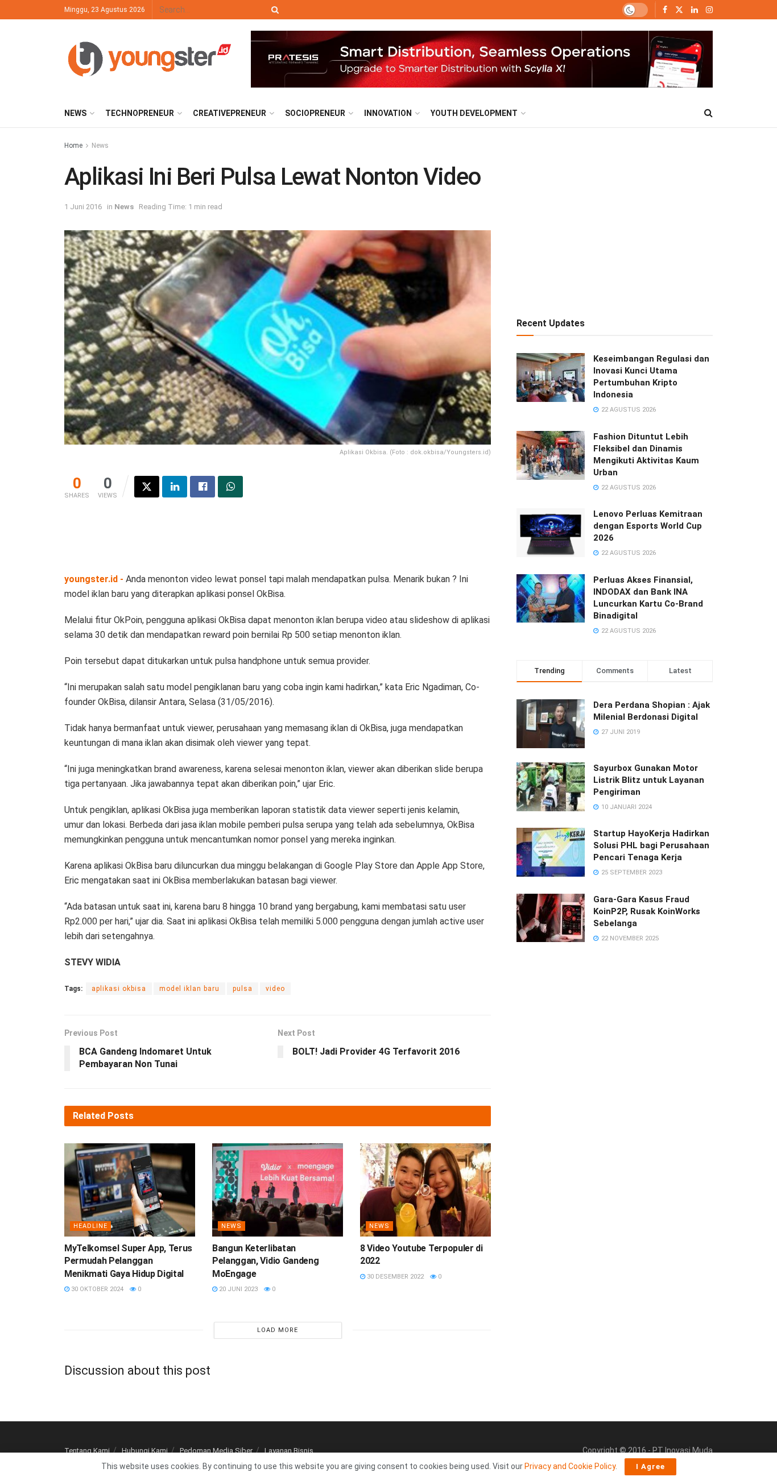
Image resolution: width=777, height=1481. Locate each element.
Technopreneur (139, 113)
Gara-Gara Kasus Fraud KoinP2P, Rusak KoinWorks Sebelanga (646, 911)
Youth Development (474, 113)
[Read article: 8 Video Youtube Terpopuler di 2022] (425, 1190)
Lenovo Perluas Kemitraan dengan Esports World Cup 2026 (647, 526)
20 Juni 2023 (237, 1289)
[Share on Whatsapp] (230, 486)
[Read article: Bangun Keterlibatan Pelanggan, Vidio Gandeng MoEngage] (277, 1190)
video (275, 989)
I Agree (650, 1466)
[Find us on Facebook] (665, 10)
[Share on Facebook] (202, 486)
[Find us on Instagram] (709, 10)
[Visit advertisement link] (482, 59)
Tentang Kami (87, 1450)
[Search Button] (273, 9)
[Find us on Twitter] (679, 10)
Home (73, 146)
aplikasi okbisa (119, 989)
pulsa (243, 989)
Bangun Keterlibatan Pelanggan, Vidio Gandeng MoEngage (265, 1261)
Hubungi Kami (145, 1450)
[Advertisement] (278, 543)
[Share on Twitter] (146, 486)
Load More (277, 1330)
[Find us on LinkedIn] (694, 10)
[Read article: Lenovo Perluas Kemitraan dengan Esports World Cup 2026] (550, 532)
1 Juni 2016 (83, 206)
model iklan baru (189, 989)
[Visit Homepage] (149, 59)
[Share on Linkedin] (174, 486)
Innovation (388, 113)
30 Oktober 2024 (96, 1289)
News (75, 113)
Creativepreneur (229, 113)
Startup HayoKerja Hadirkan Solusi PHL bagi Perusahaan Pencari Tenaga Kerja (651, 845)
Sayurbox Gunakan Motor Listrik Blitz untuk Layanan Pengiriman (648, 780)
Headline (90, 1226)
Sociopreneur (315, 113)
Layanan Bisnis (288, 1450)
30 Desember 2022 (394, 1276)
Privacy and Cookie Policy (569, 1466)
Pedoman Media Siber (216, 1450)
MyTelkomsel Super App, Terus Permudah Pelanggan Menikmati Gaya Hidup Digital (128, 1261)
